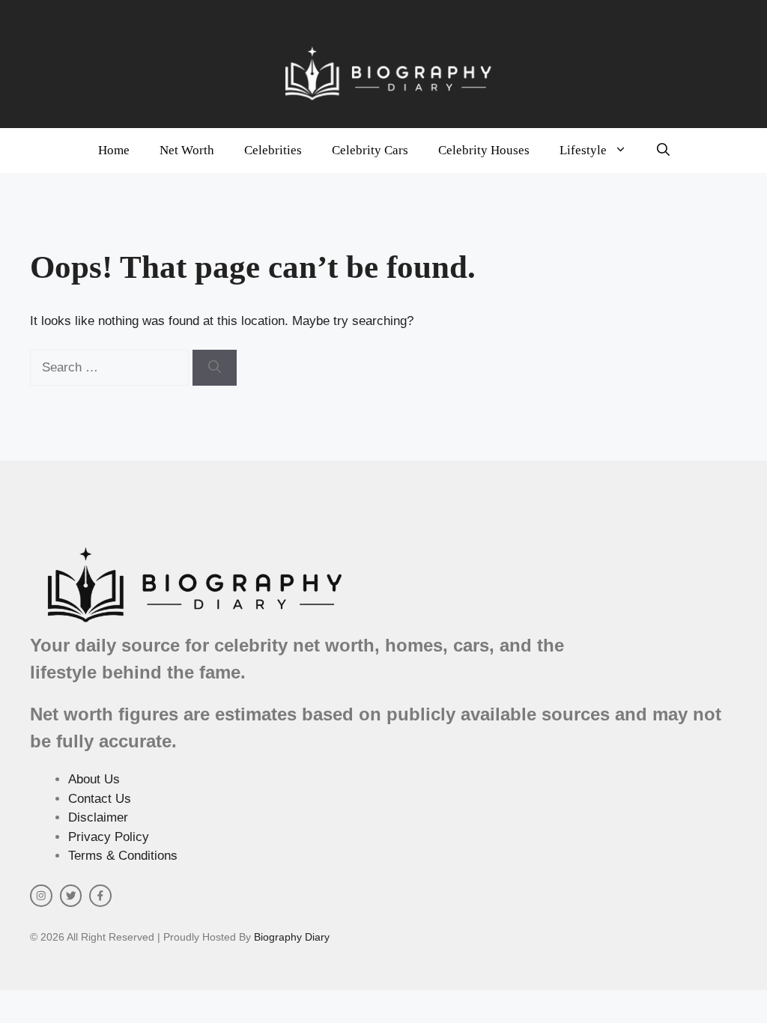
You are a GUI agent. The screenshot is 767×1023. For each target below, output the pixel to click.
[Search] (214, 368)
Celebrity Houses (484, 150)
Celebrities (273, 150)
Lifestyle (583, 150)
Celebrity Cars (370, 150)
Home (114, 150)
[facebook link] (100, 895)
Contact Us (99, 799)
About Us (94, 779)
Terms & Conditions (123, 856)
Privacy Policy (108, 837)
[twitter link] (71, 895)
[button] (663, 150)
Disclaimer (98, 817)
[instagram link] (41, 895)
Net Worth (187, 150)
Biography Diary (292, 937)
